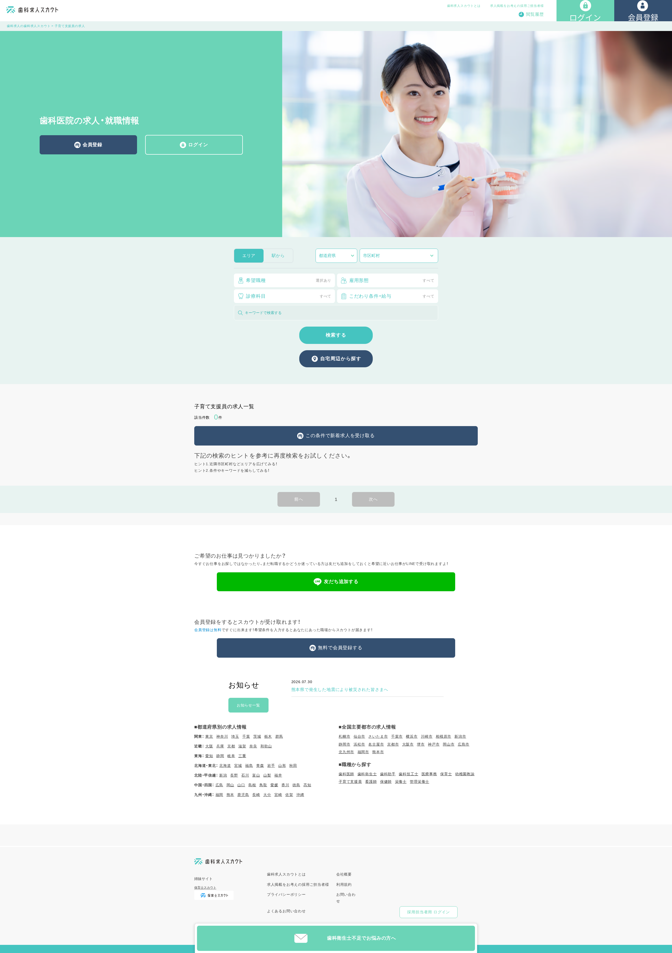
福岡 (219, 795)
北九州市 (346, 752)
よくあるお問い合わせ (286, 911)
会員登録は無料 (208, 630)
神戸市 (433, 744)
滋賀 (242, 746)
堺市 (421, 744)
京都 (231, 746)
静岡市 (344, 744)
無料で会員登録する (340, 647)
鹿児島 (243, 795)
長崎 (256, 795)
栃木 (268, 736)
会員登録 (92, 144)
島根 (252, 785)
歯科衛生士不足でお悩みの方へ (361, 938)
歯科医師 (346, 774)
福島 (249, 765)
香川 (285, 785)
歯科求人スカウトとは (464, 6)
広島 (219, 785)
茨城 (257, 736)
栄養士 (401, 781)
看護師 (371, 781)
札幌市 (344, 736)
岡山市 (448, 744)
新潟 (223, 775)
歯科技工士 (408, 774)
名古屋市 (376, 744)
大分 (267, 795)
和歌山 (266, 746)
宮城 (238, 765)
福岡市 (363, 752)
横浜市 (411, 736)
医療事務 (429, 774)
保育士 (446, 774)
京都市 (393, 744)
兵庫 (220, 746)
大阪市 (408, 744)
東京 (209, 736)
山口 (241, 785)
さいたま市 (378, 736)
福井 (278, 775)
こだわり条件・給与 (391, 296)
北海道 (225, 765)
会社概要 (344, 874)
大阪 (209, 746)
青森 (260, 765)
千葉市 (397, 736)
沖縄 (300, 795)
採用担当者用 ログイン (428, 912)
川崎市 (426, 736)
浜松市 (359, 744)
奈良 (253, 746)
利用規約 (344, 884)
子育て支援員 (350, 781)
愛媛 (274, 785)
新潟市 (460, 736)
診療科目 (288, 296)
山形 (282, 765)
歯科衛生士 (367, 774)
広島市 (463, 744)
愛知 (209, 756)
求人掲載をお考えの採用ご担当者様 (517, 6)
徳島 (296, 785)
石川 (245, 775)
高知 (307, 785)
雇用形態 (391, 280)
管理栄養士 (419, 781)
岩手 (271, 765)
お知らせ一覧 (248, 705)
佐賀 (289, 795)
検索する (336, 335)
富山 (256, 775)
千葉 (246, 736)
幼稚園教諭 (465, 774)
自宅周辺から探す (340, 358)
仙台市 (359, 736)
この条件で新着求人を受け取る (340, 435)
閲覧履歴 (535, 14)
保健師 (386, 781)
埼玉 (235, 736)
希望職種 (288, 280)
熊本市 (378, 752)
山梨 (267, 775)
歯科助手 (388, 774)
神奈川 (222, 736)
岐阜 (231, 756)
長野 (234, 775)
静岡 (220, 756)
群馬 (279, 736)
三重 (242, 756)
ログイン (198, 144)
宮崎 (278, 795)
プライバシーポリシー (286, 894)
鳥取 (263, 785)
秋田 (293, 765)
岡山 (230, 785)
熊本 (230, 795)
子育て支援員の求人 (70, 26)
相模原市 (443, 736)
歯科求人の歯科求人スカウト (28, 26)
